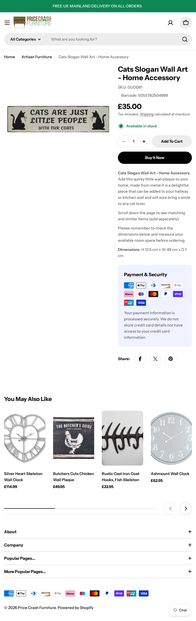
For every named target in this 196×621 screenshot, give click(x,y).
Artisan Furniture (36, 56)
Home (9, 56)
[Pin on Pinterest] (171, 359)
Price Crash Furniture (37, 607)
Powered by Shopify (75, 607)
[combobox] (98, 39)
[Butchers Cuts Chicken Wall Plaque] (73, 438)
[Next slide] (186, 508)
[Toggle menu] (7, 23)
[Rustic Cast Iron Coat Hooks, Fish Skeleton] (122, 438)
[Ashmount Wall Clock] (171, 438)
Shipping (147, 114)
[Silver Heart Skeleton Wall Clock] (24, 438)
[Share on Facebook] (140, 359)
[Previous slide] (170, 508)
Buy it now (154, 157)
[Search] (185, 39)
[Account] (170, 23)
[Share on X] (155, 359)
